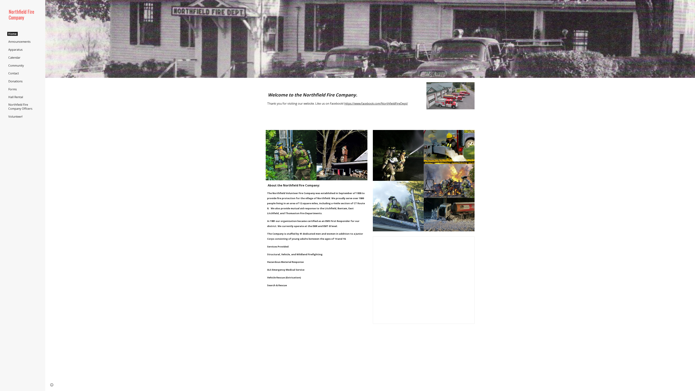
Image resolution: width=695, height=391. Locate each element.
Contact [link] (13, 73)
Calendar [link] (14, 58)
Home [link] (12, 34)
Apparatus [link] (15, 50)
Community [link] (16, 66)
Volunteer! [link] (15, 117)
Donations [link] (15, 81)
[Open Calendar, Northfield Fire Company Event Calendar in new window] (467, 241)
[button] (690, 5)
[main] (343, 95)
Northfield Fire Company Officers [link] (20, 107)
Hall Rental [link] (15, 97)
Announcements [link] (19, 42)
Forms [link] (12, 89)
